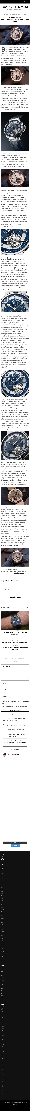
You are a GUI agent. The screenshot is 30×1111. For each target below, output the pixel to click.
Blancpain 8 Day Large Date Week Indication (15, 641)
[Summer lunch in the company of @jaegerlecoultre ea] (15, 820)
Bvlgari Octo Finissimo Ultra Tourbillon (16, 725)
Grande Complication (12, 580)
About (2, 972)
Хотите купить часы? (2, 993)
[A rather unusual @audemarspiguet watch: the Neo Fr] (15, 833)
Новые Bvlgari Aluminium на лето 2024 (17, 729)
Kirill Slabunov (15, 598)
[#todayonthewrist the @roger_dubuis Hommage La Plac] (15, 779)
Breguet (6, 14)
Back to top (14, 1108)
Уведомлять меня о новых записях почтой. (15, 706)
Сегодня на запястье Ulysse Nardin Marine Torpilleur (15, 647)
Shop (2, 985)
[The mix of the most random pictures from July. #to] (15, 806)
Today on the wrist (12, 14)
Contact (2, 976)
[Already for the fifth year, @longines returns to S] (15, 792)
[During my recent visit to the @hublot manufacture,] (15, 765)
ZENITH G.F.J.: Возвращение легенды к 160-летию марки (3, 1032)
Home (2, 981)
